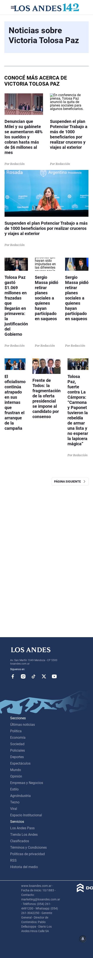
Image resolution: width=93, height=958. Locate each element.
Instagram (23, 676)
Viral (13, 809)
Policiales (17, 750)
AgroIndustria (20, 796)
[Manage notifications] (82, 938)
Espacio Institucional (26, 815)
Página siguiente (68, 481)
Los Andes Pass (22, 828)
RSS (13, 860)
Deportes (17, 757)
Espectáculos (20, 763)
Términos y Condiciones (28, 847)
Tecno (14, 802)
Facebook (12, 676)
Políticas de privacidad (27, 854)
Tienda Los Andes (24, 835)
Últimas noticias (22, 725)
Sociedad (17, 744)
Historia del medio (24, 867)
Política (16, 731)
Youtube (54, 676)
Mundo (15, 770)
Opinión (16, 776)
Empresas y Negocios (26, 783)
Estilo (14, 789)
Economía (18, 737)
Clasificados (19, 841)
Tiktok (33, 676)
